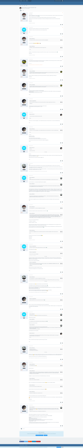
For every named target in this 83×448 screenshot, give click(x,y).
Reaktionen (22, 76)
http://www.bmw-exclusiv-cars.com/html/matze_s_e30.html (35, 64)
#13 (62, 204)
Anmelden (45, 435)
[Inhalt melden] (60, 24)
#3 (62, 36)
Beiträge (21, 44)
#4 (62, 59)
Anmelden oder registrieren (58, 0)
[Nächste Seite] (23, 10)
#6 (62, 82)
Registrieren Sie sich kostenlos (42, 433)
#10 (62, 145)
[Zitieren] (62, 24)
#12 (62, 175)
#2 (62, 27)
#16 (62, 296)
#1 (62, 12)
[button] (21, 441)
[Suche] (63, 1)
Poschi (23, 8)
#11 (62, 163)
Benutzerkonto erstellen (39, 435)
